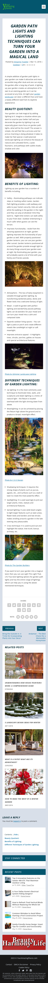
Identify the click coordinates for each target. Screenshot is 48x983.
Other (24, 885)
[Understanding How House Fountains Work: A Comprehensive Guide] (24, 666)
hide (16, 834)
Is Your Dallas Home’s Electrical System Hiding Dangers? (25, 892)
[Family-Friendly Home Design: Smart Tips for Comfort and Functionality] (8, 926)
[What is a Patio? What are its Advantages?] (24, 742)
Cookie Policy (24, 967)
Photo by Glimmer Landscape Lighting (20, 374)
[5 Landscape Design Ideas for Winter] (24, 705)
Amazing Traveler (21, 62)
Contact (9, 964)
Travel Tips (30, 885)
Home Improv (25, 896)
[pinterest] (27, 970)
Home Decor (26, 907)
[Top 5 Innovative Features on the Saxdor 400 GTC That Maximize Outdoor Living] (8, 880)
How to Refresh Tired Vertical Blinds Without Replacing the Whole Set (27, 903)
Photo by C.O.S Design (14, 480)
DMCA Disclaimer (21, 964)
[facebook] (19, 970)
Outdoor (16, 65)
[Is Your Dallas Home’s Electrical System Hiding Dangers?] (8, 893)
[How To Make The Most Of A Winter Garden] (24, 782)
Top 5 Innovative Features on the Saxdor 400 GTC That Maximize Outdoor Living (26, 880)
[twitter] (23, 970)
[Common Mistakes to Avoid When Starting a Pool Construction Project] (8, 915)
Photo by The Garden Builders (17, 565)
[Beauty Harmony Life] (24, 949)
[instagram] (31, 970)
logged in (17, 821)
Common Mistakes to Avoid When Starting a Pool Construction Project (27, 914)
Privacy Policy (35, 964)
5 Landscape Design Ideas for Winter (22, 722)
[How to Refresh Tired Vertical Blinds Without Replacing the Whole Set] (8, 904)
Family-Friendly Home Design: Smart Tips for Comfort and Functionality (27, 925)
